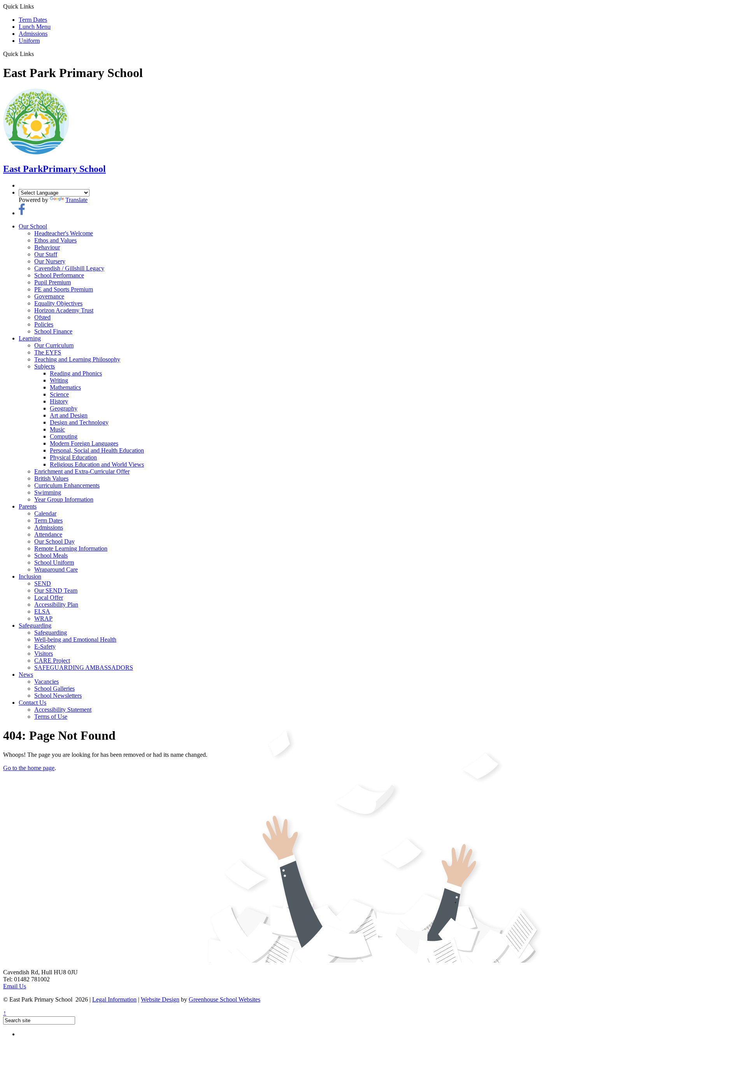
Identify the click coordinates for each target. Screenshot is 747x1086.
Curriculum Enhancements (67, 485)
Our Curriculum (54, 345)
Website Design (160, 999)
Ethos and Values (55, 240)
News (26, 674)
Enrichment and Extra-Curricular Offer (82, 471)
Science (59, 394)
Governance (49, 296)
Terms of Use (50, 716)
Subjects (44, 366)
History (59, 401)
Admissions (33, 33)
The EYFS (47, 352)
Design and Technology (79, 422)
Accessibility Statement (62, 709)
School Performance (59, 275)
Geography (63, 408)
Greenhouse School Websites (224, 999)
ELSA (42, 611)
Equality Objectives (58, 303)
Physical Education (73, 457)
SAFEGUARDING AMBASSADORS (83, 667)
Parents (28, 506)
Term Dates (33, 19)
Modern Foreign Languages (84, 443)
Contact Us (32, 702)
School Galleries (54, 688)
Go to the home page (28, 768)
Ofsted (42, 317)
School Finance (53, 331)
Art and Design (69, 415)
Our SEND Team (55, 590)
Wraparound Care (56, 569)
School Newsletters (58, 695)
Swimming (47, 492)
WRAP (43, 618)
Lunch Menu (35, 26)
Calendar (45, 513)
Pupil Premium (52, 282)
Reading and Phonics (76, 373)
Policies (43, 324)
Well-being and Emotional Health (75, 639)
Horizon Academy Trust (63, 310)
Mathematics (65, 387)
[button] (36, 53)
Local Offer (48, 597)
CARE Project (52, 660)
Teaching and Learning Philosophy (77, 359)
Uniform (29, 40)
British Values (51, 478)
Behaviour (47, 247)
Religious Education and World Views (97, 464)
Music (57, 429)
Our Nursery (49, 261)
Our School (33, 226)
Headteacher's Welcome (63, 233)
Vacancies (46, 681)
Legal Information (114, 999)
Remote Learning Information (70, 548)
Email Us (14, 986)
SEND (42, 583)
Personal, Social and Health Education (97, 450)
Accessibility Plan (56, 604)
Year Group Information (63, 499)
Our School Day (54, 541)
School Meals (51, 555)
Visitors (43, 653)
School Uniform (54, 562)
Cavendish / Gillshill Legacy (69, 268)
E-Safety (45, 646)
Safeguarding (35, 625)
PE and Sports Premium (63, 289)
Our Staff (45, 254)
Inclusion (30, 576)
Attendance (48, 534)
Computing (63, 436)
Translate (76, 199)
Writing (59, 380)
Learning (30, 338)
